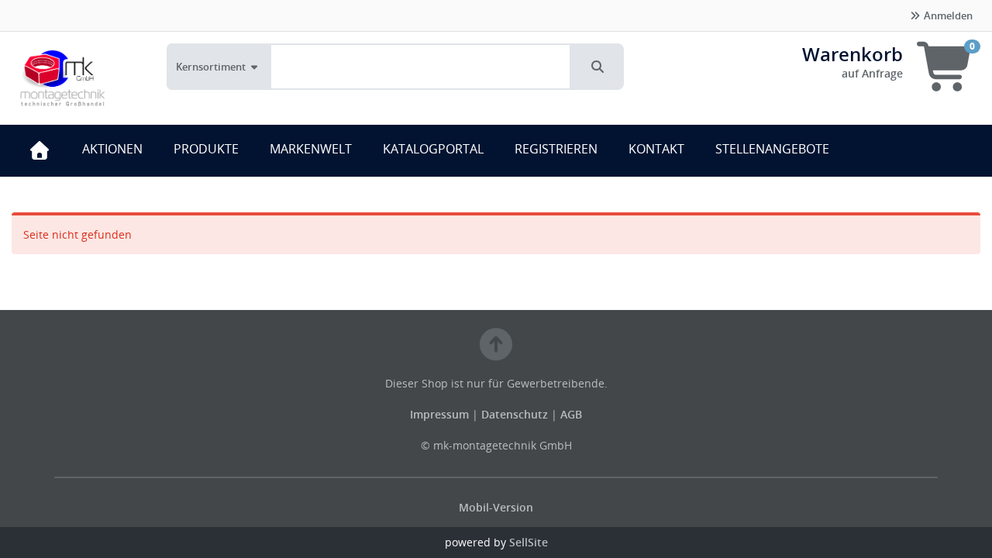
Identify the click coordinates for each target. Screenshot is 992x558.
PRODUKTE (206, 148)
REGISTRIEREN (556, 148)
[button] (597, 66)
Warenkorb (852, 54)
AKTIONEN (112, 148)
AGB (571, 414)
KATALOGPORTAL (433, 148)
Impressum (441, 414)
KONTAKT (656, 148)
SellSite (528, 542)
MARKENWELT (311, 148)
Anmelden (947, 15)
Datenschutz (514, 414)
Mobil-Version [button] (496, 507)
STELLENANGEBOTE (772, 148)
